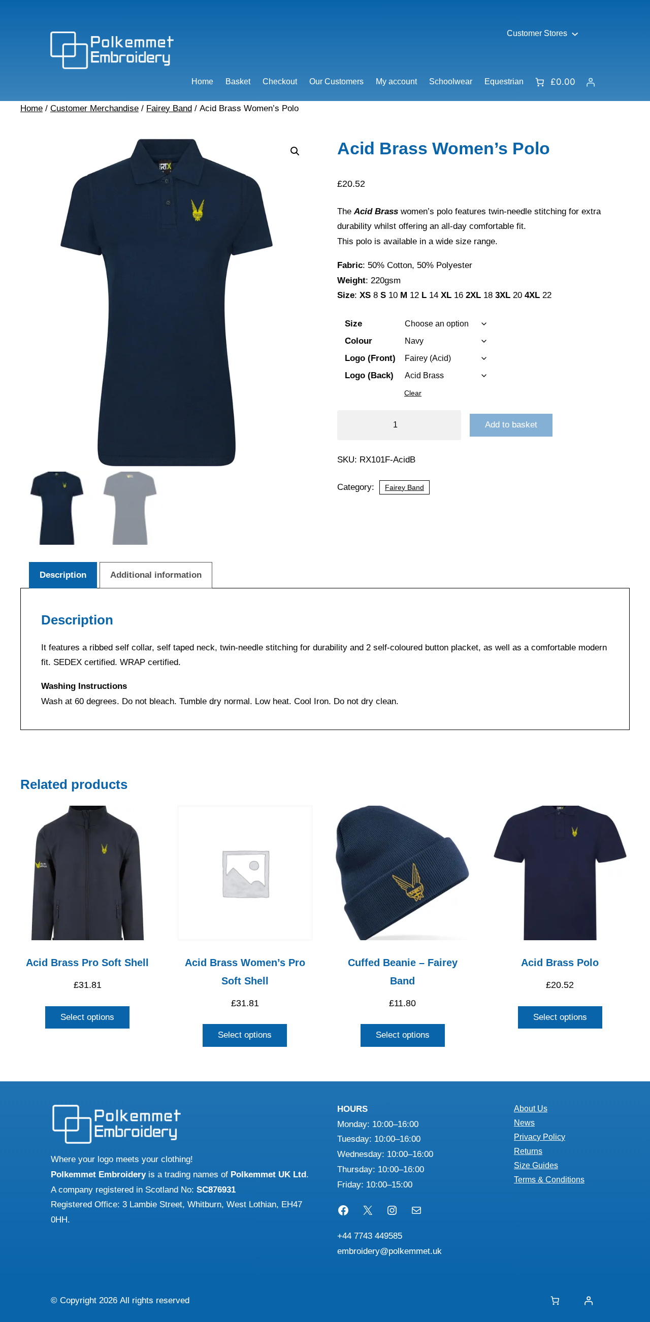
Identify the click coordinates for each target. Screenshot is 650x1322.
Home (31, 108)
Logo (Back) (369, 375)
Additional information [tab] (156, 575)
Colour (358, 341)
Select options (87, 1017)
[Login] (590, 82)
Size (353, 323)
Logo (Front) (370, 358)
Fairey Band (169, 108)
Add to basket (511, 424)
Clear (412, 393)
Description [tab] (63, 575)
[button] (295, 151)
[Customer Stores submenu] (574, 33)
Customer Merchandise (94, 108)
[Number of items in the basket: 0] (555, 1301)
